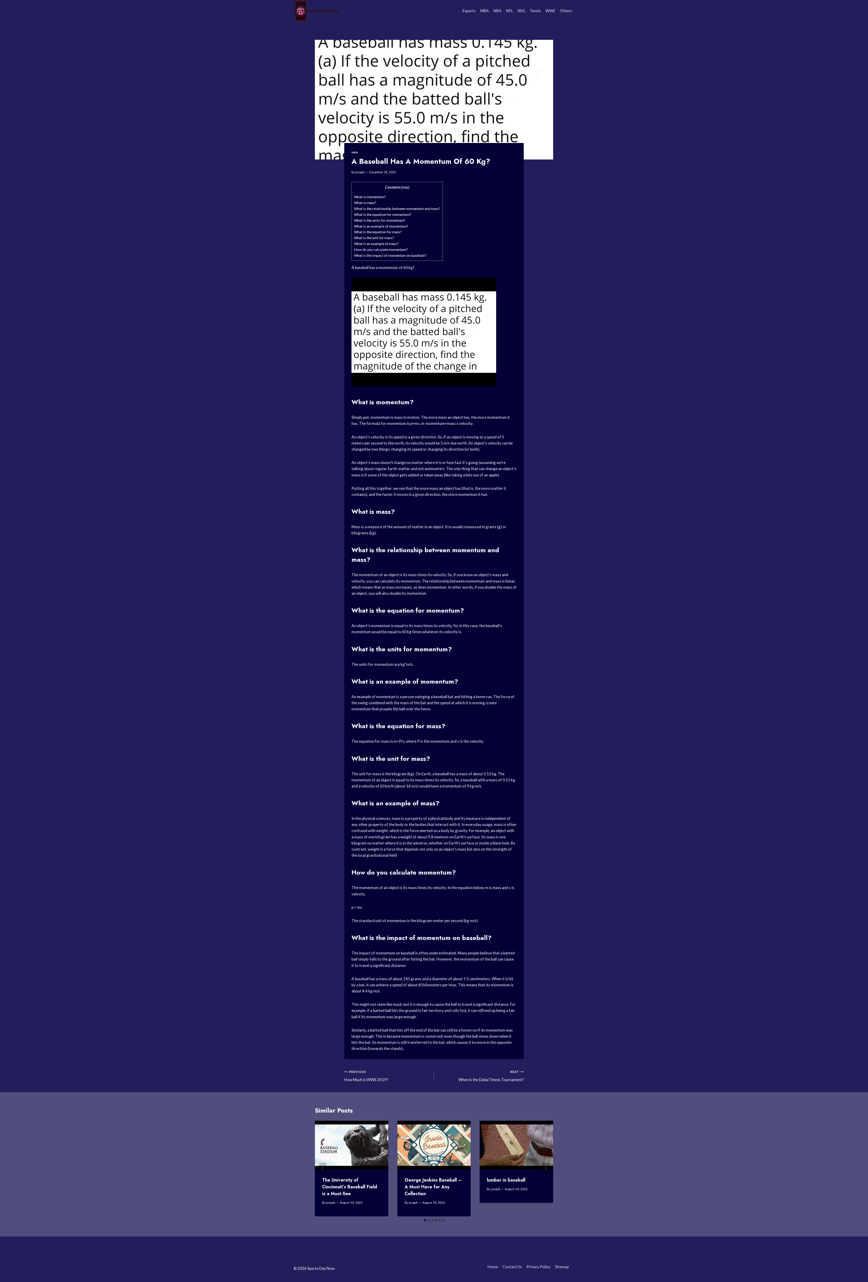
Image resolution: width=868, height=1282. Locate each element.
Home (493, 1266)
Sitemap (562, 1266)
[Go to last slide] (322, 1168)
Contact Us (512, 1266)
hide (405, 187)
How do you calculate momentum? (381, 249)
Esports (469, 10)
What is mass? (365, 202)
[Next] (545, 1168)
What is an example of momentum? (381, 226)
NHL (521, 10)
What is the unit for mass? (374, 237)
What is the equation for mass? (378, 232)
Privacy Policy (538, 1266)
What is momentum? (370, 197)
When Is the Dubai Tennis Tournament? (491, 1076)
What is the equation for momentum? (382, 214)
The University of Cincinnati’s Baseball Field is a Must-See (349, 1187)
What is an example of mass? (376, 243)
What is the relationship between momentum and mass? (397, 208)
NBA (497, 10)
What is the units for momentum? (379, 220)
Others (566, 10)
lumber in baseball (506, 1180)
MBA (484, 10)
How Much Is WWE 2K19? (366, 1076)
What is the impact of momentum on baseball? (390, 255)
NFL (509, 10)
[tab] (425, 1220)
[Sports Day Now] (316, 11)
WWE (550, 10)
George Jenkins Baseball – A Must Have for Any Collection (433, 1187)
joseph (360, 172)
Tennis (535, 10)
